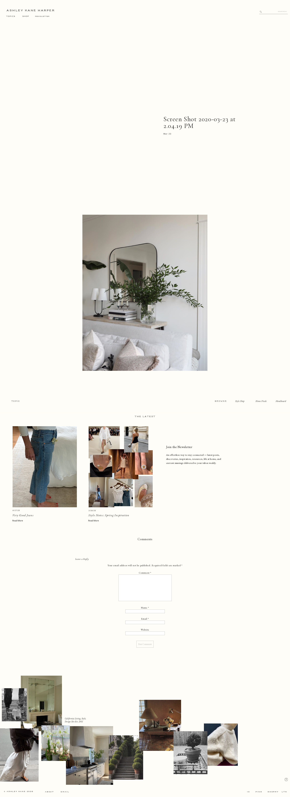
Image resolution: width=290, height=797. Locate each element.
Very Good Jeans (23, 515)
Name (145, 607)
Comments (145, 539)
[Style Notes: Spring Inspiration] (121, 466)
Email (145, 618)
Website (145, 629)
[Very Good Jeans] (45, 466)
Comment (145, 572)
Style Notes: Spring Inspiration (108, 515)
